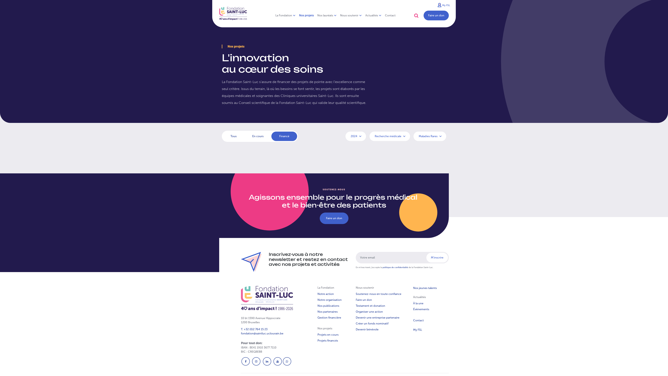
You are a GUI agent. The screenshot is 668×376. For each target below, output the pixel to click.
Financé (284, 136)
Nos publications (328, 305)
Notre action (325, 294)
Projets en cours (328, 334)
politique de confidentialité (395, 267)
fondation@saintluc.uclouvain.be (262, 333)
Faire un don (436, 15)
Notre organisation (329, 299)
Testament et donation (370, 305)
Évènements (421, 309)
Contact (418, 320)
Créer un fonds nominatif (372, 323)
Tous (233, 136)
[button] (416, 15)
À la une (418, 303)
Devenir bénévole (367, 329)
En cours (258, 136)
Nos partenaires (327, 311)
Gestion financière (329, 317)
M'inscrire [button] (437, 257)
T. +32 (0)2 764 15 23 (254, 329)
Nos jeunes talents (425, 288)
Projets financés (327, 340)
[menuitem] (306, 15)
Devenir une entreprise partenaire (377, 317)
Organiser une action (369, 311)
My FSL (446, 5)
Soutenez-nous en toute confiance (378, 294)
